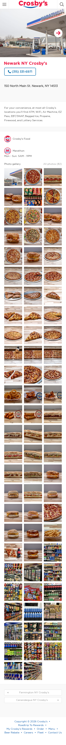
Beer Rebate (11, 732)
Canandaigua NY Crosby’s (32, 700)
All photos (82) (52, 163)
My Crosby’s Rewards (19, 728)
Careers (28, 732)
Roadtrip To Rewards (31, 725)
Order (40, 728)
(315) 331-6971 (22, 71)
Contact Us (55, 732)
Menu (51, 728)
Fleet (40, 732)
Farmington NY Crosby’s (34, 692)
